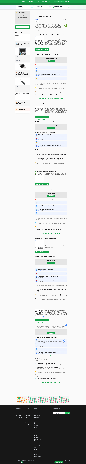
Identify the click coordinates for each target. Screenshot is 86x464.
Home (36, 13)
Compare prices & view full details (40, 51)
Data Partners (36, 442)
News (26, 411)
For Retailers (36, 437)
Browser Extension (25, 1)
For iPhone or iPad (19, 410)
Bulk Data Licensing (37, 435)
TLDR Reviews (38, 3)
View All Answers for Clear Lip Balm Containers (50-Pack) (51, 301)
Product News (43, 3)
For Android (18, 411)
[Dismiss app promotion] (64, 462)
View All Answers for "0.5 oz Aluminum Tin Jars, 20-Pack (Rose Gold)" (51, 98)
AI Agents (36, 425)
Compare (36, 449)
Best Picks (17, 3)
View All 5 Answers (51, 355)
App (20, 1)
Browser (35, 1)
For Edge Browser (19, 415)
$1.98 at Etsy (51, 60)
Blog (49, 1)
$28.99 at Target (51, 128)
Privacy (45, 410)
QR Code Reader (37, 420)
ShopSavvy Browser (19, 420)
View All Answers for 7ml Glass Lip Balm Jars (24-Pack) (51, 165)
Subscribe (67, 413)
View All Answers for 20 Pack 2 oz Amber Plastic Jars (51, 233)
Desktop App (31, 1)
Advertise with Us (37, 445)
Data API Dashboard (37, 430)
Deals (38, 1)
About (35, 447)
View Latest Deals (65, 403)
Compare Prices (37, 411)
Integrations (36, 429)
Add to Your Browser (59, 462)
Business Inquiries (37, 456)
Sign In (66, 1)
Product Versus (27, 424)
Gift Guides (28, 3)
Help (35, 443)
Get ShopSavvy (60, 1)
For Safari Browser (19, 417)
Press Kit (35, 452)
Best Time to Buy (22, 3)
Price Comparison (37, 410)
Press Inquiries (36, 454)
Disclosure (45, 413)
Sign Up (69, 1)
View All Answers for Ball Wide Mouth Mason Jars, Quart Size (51, 382)
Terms (45, 411)
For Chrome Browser (19, 413)
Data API (46, 1)
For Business (42, 1)
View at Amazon (51, 195)
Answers (33, 3)
